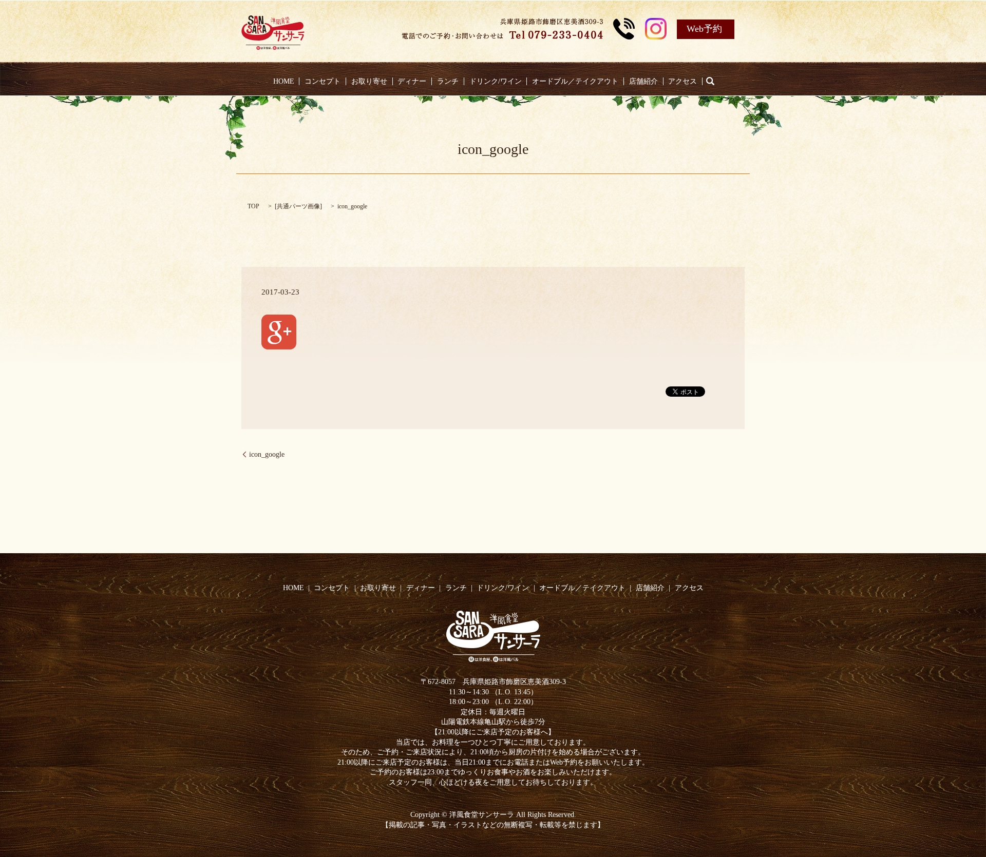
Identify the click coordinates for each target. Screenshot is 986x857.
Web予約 (704, 29)
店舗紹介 (643, 81)
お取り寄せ (369, 81)
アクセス (682, 81)
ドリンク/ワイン (495, 81)
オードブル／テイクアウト (575, 81)
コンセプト (322, 81)
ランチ (448, 81)
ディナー (411, 81)
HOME (283, 81)
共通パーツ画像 (298, 206)
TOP (253, 206)
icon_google (267, 454)
